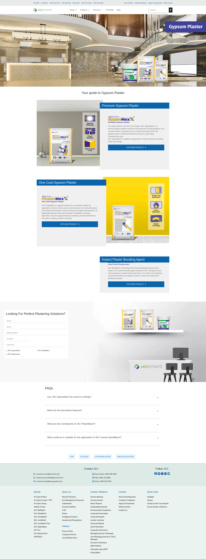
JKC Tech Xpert (86, 3)
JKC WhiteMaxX (40, 543)
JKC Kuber (76, 3)
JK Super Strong (40, 533)
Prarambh (110, 10)
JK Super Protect (40, 526)
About (72, 10)
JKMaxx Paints (39, 536)
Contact (122, 521)
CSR (64, 539)
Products (83, 10)
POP (72, 486)
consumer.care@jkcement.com (48, 503)
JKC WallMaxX (39, 539)
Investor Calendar (97, 549)
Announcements (96, 529)
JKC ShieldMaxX (40, 546)
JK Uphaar (44, 3)
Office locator (168, 3)
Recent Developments (127, 526)
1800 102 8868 (104, 507)
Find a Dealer (128, 3)
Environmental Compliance (100, 539)
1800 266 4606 (111, 503)
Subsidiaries (67, 533)
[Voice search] (171, 10)
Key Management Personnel (73, 529)
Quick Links (152, 521)
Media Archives (124, 536)
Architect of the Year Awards (157, 533)
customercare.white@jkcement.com (49, 507)
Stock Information (97, 556)
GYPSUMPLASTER (103, 486)
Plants (64, 543)
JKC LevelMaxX (40, 549)
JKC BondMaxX (44, 380)
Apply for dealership (155, 3)
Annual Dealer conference (157, 536)
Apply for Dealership (126, 533)
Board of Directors (69, 526)
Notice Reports (96, 533)
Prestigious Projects (69, 546)
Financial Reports (97, 553)
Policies (65, 555)
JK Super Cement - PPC (43, 529)
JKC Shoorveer (55, 3)
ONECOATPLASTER (125, 486)
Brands (37, 521)
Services (96, 10)
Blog (118, 10)
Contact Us (123, 539)
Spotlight (150, 526)
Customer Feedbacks (127, 529)
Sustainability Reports (98, 536)
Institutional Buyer (141, 3)
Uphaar (150, 529)
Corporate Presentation (99, 543)
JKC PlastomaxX (14, 383)
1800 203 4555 (105, 510)
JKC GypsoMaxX (14, 380)
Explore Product (135, 147)
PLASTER (84, 486)
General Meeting (96, 526)
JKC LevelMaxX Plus (42, 553)
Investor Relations (69, 536)
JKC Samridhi (66, 3)
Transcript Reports (97, 546)
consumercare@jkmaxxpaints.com (49, 510)
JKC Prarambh (98, 3)
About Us (66, 521)
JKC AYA (36, 3)
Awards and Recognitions (72, 549)
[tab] (46, 521)
